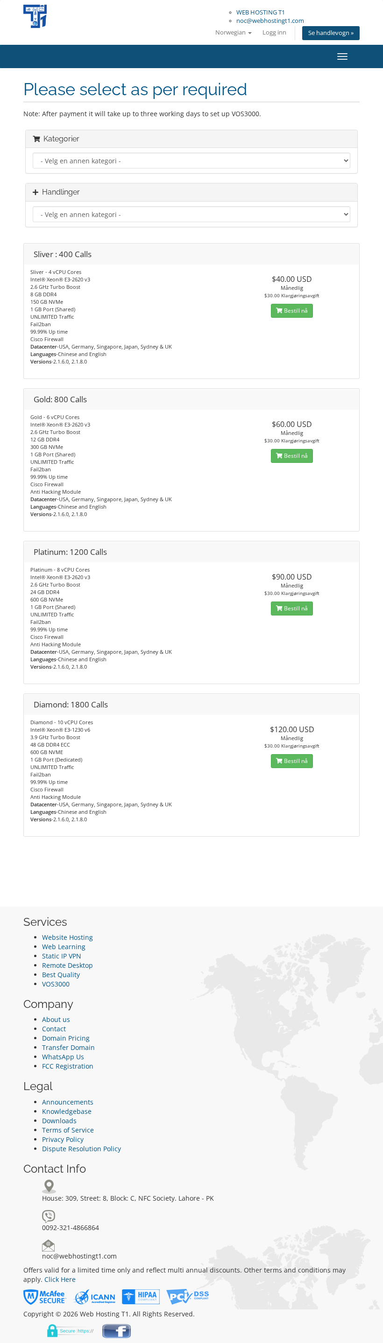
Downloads (59, 1120)
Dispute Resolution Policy (81, 1148)
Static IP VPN (61, 955)
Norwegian (231, 32)
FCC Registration (67, 1066)
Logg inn (274, 32)
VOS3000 (56, 983)
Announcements (67, 1102)
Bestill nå (295, 311)
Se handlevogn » (331, 33)
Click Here (60, 1279)
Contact (54, 1028)
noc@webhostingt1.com (270, 21)
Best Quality (61, 974)
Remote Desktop (67, 965)
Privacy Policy (63, 1139)
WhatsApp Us (63, 1056)
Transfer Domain (68, 1047)
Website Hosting (67, 937)
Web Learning (63, 946)
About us (56, 1019)
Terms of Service (68, 1130)
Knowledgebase (67, 1111)
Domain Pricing (66, 1038)
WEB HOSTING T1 (260, 12)
